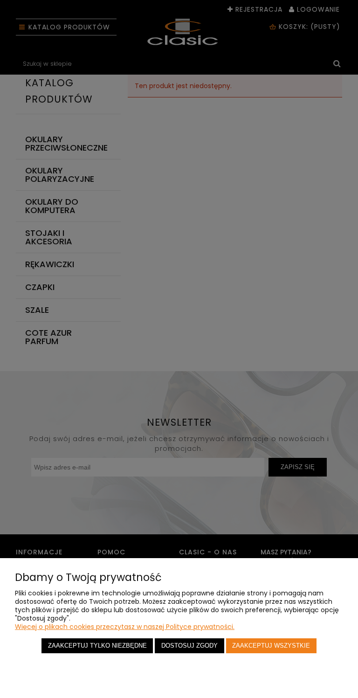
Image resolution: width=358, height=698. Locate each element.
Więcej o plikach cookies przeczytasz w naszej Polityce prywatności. (124, 626)
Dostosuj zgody (189, 646)
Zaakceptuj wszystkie (271, 646)
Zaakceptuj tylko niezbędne (97, 646)
